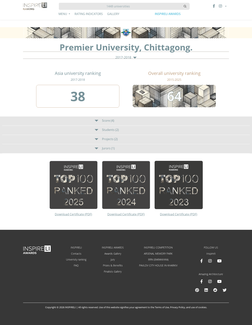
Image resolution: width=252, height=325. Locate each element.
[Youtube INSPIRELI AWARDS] (219, 261)
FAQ (76, 265)
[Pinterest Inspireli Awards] (197, 290)
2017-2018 (123, 57)
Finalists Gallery (113, 271)
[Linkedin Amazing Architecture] (206, 290)
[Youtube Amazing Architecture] (219, 281)
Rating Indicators (89, 14)
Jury (113, 259)
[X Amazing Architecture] (224, 290)
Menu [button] (63, 14)
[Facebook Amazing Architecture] (201, 281)
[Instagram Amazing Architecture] (210, 281)
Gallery (113, 14)
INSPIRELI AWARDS (168, 14)
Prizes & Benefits (113, 265)
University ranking (76, 259)
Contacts (76, 253)
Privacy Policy (177, 307)
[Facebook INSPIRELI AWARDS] (201, 261)
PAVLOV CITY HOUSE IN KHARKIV (158, 265)
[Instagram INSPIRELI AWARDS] (210, 261)
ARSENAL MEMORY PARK (158, 253)
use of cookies (198, 307)
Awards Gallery (112, 253)
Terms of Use (162, 307)
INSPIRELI (76, 247)
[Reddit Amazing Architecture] (215, 290)
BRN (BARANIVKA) (158, 259)
